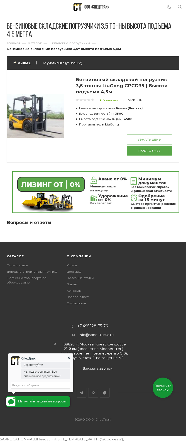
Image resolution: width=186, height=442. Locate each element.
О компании (79, 256)
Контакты (74, 290)
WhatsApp (105, 393)
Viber (93, 393)
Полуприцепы (17, 265)
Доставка (74, 271)
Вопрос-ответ (78, 297)
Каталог (15, 256)
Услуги (72, 265)
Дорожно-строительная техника (32, 271)
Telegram (81, 393)
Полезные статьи (80, 278)
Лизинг (72, 284)
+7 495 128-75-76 (93, 326)
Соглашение (76, 303)
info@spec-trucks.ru (96, 335)
